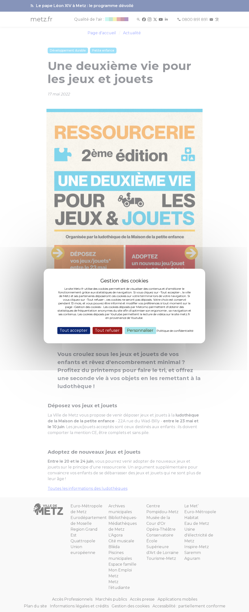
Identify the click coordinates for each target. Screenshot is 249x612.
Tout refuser (107, 330)
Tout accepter (74, 330)
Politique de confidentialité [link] (175, 330)
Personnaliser (140, 330)
